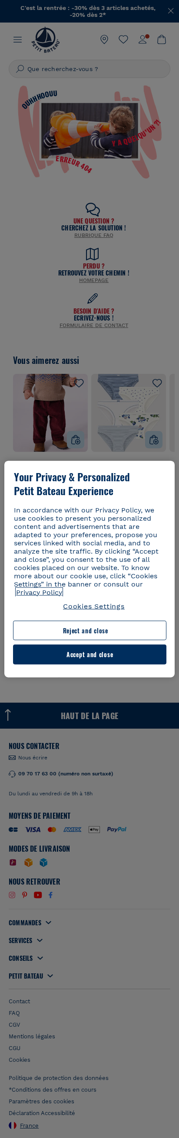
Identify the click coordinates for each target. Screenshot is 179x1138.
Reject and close (85, 630)
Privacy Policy (39, 592)
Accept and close (89, 654)
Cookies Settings (94, 606)
